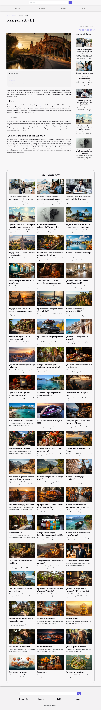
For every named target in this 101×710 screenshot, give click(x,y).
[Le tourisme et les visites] (50, 608)
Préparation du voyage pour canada (22, 504)
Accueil (8, 15)
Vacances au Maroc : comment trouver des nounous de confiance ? (49, 282)
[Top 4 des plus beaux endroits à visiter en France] (22, 578)
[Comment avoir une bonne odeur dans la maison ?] (50, 438)
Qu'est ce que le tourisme (74, 672)
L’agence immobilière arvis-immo (77, 560)
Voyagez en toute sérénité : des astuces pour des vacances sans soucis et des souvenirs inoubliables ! (22, 311)
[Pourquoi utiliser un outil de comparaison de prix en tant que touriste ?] (79, 494)
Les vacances (41, 672)
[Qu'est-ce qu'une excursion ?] (79, 636)
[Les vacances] (50, 662)
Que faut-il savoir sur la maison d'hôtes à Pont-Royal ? (77, 282)
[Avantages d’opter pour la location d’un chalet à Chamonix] (79, 410)
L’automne (12, 80)
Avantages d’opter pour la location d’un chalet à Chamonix (78, 422)
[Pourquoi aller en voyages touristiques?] (79, 466)
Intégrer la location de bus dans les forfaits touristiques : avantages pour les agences (78, 227)
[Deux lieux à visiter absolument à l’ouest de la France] (22, 608)
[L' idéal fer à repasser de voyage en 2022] (50, 410)
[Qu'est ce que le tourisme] (79, 662)
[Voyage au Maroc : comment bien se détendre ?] (50, 550)
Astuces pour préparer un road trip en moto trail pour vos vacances (21, 478)
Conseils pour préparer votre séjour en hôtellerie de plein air (49, 254)
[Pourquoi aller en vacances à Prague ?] (79, 242)
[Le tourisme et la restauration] (22, 636)
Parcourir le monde (72, 618)
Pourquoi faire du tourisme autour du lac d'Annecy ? (78, 534)
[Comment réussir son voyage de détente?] (79, 382)
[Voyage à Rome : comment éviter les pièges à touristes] (22, 242)
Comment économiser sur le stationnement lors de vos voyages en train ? (84, 51)
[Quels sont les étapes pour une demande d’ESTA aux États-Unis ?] (79, 578)
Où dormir (42, 8)
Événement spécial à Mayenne (20, 449)
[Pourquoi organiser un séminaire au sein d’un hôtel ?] (22, 270)
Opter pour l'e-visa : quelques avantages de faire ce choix (19, 394)
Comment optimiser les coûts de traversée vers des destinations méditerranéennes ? (84, 75)
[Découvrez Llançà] (22, 522)
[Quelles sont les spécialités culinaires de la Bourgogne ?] (79, 354)
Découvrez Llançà (15, 533)
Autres (84, 8)
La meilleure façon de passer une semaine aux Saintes (49, 394)
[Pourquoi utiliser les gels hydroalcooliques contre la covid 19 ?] (50, 522)
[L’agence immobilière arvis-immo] (79, 550)
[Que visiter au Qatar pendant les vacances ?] (79, 326)
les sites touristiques (44, 646)
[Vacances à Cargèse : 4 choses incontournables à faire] (22, 326)
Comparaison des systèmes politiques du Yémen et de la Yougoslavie (84, 151)
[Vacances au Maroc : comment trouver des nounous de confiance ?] (50, 270)
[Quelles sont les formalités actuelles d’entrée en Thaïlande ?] (50, 578)
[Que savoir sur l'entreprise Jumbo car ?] (50, 326)
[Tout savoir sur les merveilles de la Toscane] (79, 438)
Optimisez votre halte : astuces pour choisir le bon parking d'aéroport (84, 127)
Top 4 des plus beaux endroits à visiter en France (20, 590)
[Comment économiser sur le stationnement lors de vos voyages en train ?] (84, 42)
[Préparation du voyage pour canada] (22, 494)
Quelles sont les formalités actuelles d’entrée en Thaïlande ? (50, 590)
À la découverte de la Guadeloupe (21, 421)
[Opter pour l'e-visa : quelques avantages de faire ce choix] (22, 382)
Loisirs (63, 8)
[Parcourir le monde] (79, 608)
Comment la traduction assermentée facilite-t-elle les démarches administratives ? (84, 103)
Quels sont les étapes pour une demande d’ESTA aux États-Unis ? (78, 590)
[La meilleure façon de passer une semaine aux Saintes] (50, 382)
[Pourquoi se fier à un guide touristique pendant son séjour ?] (50, 354)
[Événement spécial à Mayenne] (22, 438)
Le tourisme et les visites (46, 618)
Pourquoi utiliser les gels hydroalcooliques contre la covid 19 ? (50, 535)
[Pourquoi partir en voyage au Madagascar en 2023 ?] (79, 298)
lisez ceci (42, 107)
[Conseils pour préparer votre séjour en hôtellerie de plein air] (50, 242)
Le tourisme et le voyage (18, 672)
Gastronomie (19, 8)
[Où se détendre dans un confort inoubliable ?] (22, 550)
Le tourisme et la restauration (19, 646)
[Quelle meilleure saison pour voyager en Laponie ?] (22, 354)
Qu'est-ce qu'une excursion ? (76, 646)
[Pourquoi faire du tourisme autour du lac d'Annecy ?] (79, 522)
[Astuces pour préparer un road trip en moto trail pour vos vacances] (22, 466)
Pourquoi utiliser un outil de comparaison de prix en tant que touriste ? (77, 507)
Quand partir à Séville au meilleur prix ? (18, 84)
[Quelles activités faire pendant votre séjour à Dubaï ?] (50, 298)
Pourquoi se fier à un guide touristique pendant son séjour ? (48, 366)
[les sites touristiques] (50, 636)
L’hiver (11, 77)
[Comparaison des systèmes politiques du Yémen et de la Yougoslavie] (84, 143)
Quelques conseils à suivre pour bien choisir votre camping (50, 505)
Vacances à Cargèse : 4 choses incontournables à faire (20, 338)
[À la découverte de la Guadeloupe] (22, 410)
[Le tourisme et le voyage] (22, 662)
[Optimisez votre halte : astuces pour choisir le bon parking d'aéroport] (84, 119)
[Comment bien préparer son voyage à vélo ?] (50, 466)
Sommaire (14, 73)
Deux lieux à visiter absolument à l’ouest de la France (21, 619)
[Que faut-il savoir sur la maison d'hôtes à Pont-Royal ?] (79, 270)
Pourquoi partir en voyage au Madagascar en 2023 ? (76, 310)
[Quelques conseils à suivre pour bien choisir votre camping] (50, 494)
